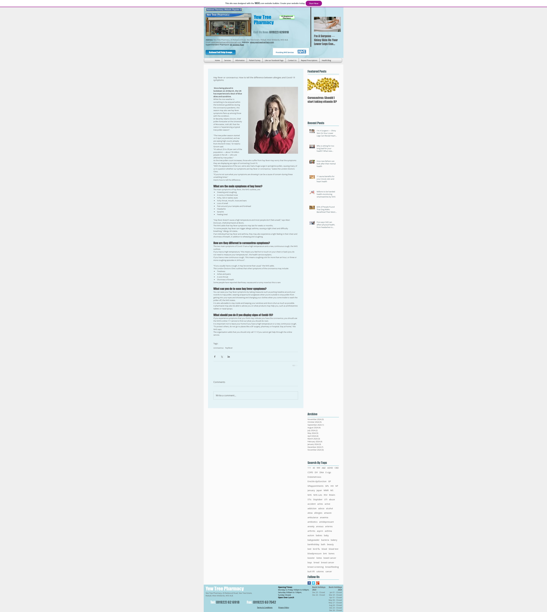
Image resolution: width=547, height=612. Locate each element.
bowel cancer (329, 558)
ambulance (313, 517)
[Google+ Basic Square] (317, 583)
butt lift (311, 571)
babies (319, 535)
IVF (336, 486)
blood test (333, 549)
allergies (318, 512)
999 (318, 467)
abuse (332, 499)
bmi (325, 553)
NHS (310, 495)
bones (331, 553)
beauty (330, 544)
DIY (316, 472)
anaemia (324, 517)
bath (323, 544)
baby (326, 535)
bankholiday (313, 544)
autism (311, 535)
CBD (337, 467)
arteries (329, 526)
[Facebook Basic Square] (309, 583)
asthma (328, 531)
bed (309, 549)
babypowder (314, 540)
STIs (309, 499)
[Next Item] (336, 24)
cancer (328, 571)
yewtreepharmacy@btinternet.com (226, 42)
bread (316, 562)
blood (324, 549)
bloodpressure (315, 553)
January (311, 490)
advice (321, 508)
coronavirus (218, 348)
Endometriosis (314, 477)
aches (320, 504)
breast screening (316, 567)
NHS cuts (317, 495)
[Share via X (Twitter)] (221, 356)
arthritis (311, 531)
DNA (322, 472)
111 (309, 467)
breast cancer (327, 562)
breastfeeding (332, 567)
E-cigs (328, 472)
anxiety (311, 526)
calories (320, 571)
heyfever (229, 348)
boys (310, 562)
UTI (325, 499)
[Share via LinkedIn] (228, 356)
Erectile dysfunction (317, 481)
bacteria (325, 540)
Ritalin (332, 495)
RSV (325, 495)
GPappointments (315, 486)
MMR (326, 490)
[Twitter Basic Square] (313, 583)
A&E (324, 467)
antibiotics (313, 521)
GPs (327, 486)
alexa (310, 512)
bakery (334, 540)
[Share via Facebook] (214, 356)
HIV (332, 486)
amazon (328, 512)
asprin (320, 531)
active (327, 504)
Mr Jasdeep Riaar (237, 44)
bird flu (316, 549)
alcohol (329, 508)
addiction (312, 508)
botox (319, 558)
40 (314, 467)
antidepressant (326, 521)
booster (311, 558)
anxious (319, 526)
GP (329, 481)
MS (331, 490)
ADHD (330, 467)
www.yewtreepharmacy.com (262, 42)
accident (312, 504)
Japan (319, 490)
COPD (310, 472)
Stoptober (318, 499)
